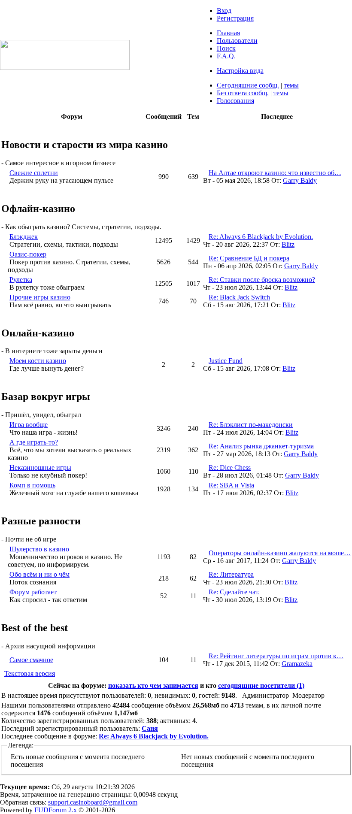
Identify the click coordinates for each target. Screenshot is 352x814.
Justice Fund (226, 360)
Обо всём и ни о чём (39, 574)
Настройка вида (240, 70)
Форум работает (33, 592)
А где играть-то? (33, 442)
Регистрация (235, 18)
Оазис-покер (27, 254)
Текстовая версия (29, 673)
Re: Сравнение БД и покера (249, 258)
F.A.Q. (226, 56)
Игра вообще (28, 424)
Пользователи (237, 40)
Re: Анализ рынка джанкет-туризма (261, 446)
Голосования (235, 100)
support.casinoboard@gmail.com (92, 802)
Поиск (226, 48)
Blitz (288, 244)
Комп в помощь (32, 485)
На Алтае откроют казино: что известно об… (275, 172)
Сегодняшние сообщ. (248, 85)
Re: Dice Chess (230, 467)
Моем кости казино (37, 360)
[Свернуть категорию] (3, 126)
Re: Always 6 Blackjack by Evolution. (261, 236)
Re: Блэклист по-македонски (251, 424)
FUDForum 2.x (55, 810)
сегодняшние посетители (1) (261, 685)
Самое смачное (31, 659)
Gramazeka (297, 663)
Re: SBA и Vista (231, 485)
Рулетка (20, 279)
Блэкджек (23, 236)
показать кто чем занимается (153, 685)
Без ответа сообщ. (243, 93)
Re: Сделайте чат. (234, 592)
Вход (224, 10)
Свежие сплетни (33, 172)
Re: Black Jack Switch (239, 297)
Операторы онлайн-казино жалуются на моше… (280, 553)
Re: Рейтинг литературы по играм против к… (276, 656)
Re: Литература (231, 574)
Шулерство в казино (39, 549)
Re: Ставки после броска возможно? (262, 279)
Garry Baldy (300, 180)
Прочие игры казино (39, 297)
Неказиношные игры (40, 467)
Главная (228, 32)
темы (291, 85)
